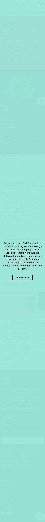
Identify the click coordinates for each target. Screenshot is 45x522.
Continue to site (22, 278)
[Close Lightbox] (41, 4)
